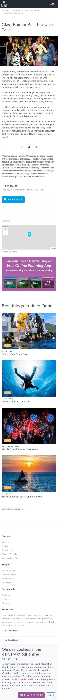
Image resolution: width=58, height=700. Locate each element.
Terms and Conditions (25, 679)
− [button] (5, 233)
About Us (6, 595)
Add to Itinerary (14, 199)
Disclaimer (6, 583)
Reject (51, 695)
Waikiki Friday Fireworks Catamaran (20, 449)
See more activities (11, 509)
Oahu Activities (17, 10)
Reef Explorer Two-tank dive (16, 401)
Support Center (8, 571)
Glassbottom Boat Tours (34, 10)
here (30, 670)
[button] (52, 4)
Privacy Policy (8, 579)
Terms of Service (9, 575)
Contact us (6, 599)
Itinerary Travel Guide (11, 558)
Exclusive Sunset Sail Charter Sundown (22, 497)
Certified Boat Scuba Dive (15, 354)
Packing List (7, 550)
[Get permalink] (36, 147)
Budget (5, 546)
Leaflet (53, 248)
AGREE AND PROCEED (31, 695)
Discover (5, 10)
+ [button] (5, 228)
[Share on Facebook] (22, 147)
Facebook (6, 603)
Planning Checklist (9, 554)
